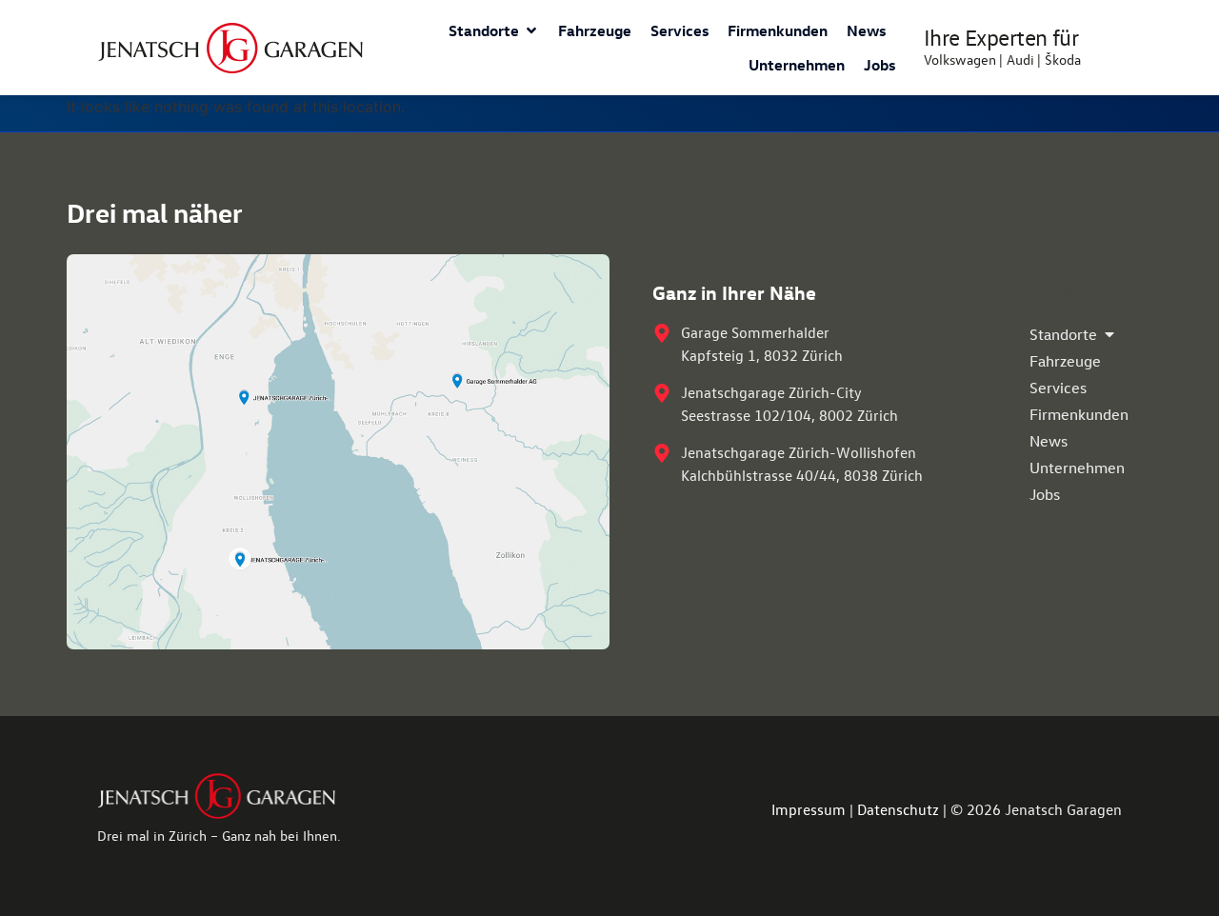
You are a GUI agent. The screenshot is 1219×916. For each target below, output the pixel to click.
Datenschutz (898, 809)
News (866, 30)
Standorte (484, 30)
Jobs (879, 64)
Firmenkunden (778, 30)
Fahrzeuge (594, 30)
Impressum (808, 809)
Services (679, 30)
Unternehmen (797, 64)
